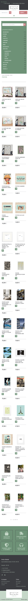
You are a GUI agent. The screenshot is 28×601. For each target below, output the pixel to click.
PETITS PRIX (5, 62)
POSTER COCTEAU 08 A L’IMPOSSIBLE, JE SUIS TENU (20, 245)
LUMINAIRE (5, 40)
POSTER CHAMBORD (19, 186)
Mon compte (18, 581)
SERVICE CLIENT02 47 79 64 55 (21, 548)
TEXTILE (5, 66)
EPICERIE (5, 34)
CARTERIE (7, 53)
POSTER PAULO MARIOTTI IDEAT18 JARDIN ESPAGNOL (6, 506)
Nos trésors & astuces (5, 581)
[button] (14, 16)
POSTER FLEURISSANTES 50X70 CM (5, 274)
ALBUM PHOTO (8, 51)
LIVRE (6, 56)
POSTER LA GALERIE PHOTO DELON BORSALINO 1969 (19, 361)
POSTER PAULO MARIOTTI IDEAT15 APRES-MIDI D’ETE (19, 477)
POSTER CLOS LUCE (19, 215)
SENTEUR (5, 64)
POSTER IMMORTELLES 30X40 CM (20, 274)
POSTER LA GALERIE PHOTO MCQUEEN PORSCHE (19, 390)
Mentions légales (24, 599)
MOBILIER (5, 42)
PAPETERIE (5, 48)
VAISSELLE (5, 68)
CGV (17, 584)
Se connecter (4, 1)
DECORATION (6, 32)
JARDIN (4, 36)
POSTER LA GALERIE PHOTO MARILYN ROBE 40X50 (6, 390)
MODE (4, 44)
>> (17, 519)
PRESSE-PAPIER (8, 60)
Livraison (3, 584)
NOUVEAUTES (6, 46)
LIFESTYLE (5, 38)
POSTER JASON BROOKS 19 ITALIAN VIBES (6, 332)
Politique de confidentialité (21, 586)
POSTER (6, 58)
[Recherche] (10, 12)
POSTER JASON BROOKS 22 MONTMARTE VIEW (19, 332)
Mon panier (18, 583)
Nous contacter (4, 583)
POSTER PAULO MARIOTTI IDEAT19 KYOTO (19, 506)
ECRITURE (7, 54)
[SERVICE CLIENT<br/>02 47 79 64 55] (21, 545)
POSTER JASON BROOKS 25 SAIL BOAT (5, 361)
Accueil (3, 75)
